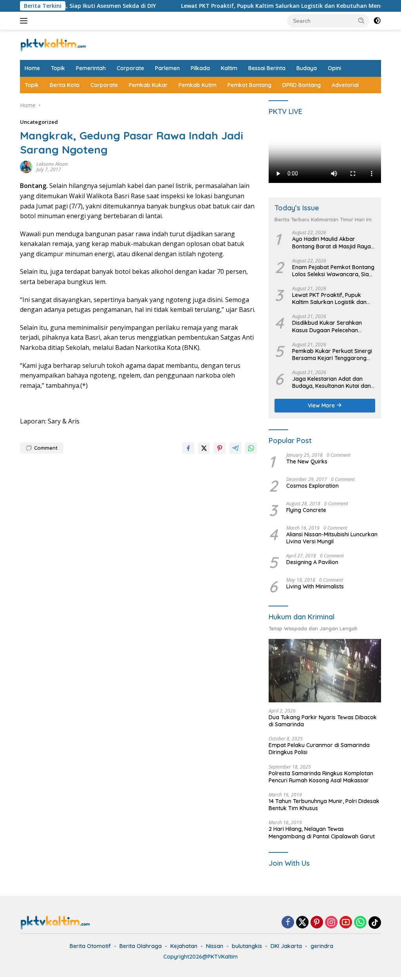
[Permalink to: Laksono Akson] (26, 166)
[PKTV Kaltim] (53, 44)
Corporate (130, 68)
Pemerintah (91, 68)
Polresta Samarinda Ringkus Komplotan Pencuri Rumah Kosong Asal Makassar (321, 777)
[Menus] (25, 20)
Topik (58, 68)
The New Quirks (306, 461)
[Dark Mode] (377, 20)
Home (32, 68)
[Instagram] (331, 923)
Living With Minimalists (315, 586)
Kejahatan (183, 946)
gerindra (322, 946)
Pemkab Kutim (198, 85)
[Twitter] (302, 923)
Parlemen (167, 68)
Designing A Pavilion (312, 562)
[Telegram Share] (235, 448)
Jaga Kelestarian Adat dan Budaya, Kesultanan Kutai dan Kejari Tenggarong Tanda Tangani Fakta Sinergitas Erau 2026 (331, 382)
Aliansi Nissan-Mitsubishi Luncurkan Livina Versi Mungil (332, 538)
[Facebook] (288, 923)
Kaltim (229, 68)
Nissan (214, 946)
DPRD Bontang (301, 85)
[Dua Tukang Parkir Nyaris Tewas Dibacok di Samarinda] (325, 670)
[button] (361, 20)
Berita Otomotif (90, 946)
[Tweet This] (204, 448)
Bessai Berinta (266, 68)
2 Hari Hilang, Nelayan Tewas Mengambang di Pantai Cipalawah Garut (322, 832)
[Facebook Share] (188, 448)
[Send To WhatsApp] (251, 448)
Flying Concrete (306, 510)
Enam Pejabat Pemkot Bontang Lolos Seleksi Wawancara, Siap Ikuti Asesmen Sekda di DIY (333, 271)
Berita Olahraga (140, 946)
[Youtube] (346, 923)
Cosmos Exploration (312, 485)
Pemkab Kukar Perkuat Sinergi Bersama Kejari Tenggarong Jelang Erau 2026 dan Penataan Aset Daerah (332, 354)
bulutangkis (247, 946)
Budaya (306, 68)
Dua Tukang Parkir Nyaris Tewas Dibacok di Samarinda (323, 721)
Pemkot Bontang (249, 85)
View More (322, 405)
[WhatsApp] (360, 923)
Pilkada (200, 68)
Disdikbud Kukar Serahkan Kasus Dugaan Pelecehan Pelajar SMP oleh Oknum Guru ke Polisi (331, 326)
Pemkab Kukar (148, 85)
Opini (334, 68)
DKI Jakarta (286, 946)
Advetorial (345, 85)
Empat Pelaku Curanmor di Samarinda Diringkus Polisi (319, 749)
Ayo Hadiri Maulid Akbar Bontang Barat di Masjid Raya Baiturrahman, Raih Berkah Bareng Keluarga (331, 242)
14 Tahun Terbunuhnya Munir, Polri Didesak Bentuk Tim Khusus (324, 805)
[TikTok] (374, 922)
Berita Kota (64, 85)
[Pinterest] (317, 923)
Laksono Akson (52, 164)
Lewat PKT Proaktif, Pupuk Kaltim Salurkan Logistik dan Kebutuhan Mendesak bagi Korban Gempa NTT (329, 298)
